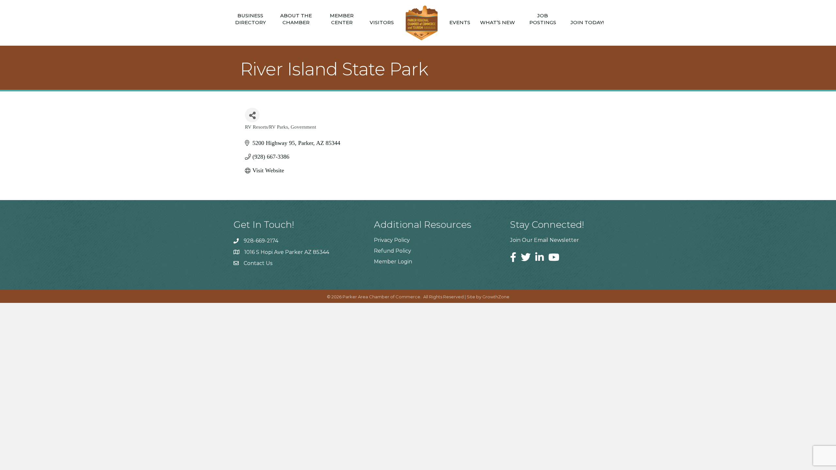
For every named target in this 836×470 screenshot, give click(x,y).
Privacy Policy (392, 240)
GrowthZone (495, 296)
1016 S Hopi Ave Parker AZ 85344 (286, 252)
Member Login (393, 261)
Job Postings (542, 18)
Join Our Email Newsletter (544, 240)
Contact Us (258, 263)
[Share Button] (252, 115)
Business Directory (250, 18)
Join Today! (587, 22)
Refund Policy (392, 251)
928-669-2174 (261, 241)
